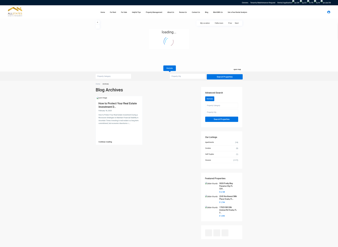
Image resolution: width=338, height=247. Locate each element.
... (129, 123)
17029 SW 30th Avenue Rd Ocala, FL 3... (228, 210)
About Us (170, 12)
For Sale (124, 12)
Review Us (183, 12)
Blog (206, 12)
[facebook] (9, 2)
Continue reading (105, 142)
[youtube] (13, 2)
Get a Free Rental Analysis (237, 12)
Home (103, 12)
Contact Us (196, 12)
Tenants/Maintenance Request (262, 3)
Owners (245, 3)
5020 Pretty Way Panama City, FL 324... (226, 186)
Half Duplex (209, 154)
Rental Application (284, 3)
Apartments (209, 142)
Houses (208, 160)
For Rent (113, 12)
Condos (208, 148)
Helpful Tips (136, 12)
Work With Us (218, 12)
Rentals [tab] (169, 68)
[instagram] (16, 2)
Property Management (154, 12)
